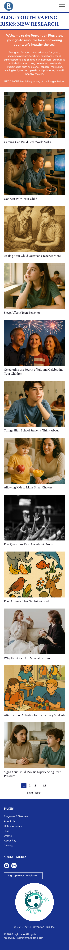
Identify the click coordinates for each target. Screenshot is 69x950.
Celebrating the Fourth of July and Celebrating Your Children (33, 371)
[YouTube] (6, 865)
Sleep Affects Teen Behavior (22, 312)
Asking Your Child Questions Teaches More (32, 255)
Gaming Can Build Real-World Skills (27, 142)
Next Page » (34, 793)
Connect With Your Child (20, 198)
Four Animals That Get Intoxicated (26, 601)
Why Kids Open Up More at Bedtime (27, 658)
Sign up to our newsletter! (23, 875)
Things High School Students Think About (31, 430)
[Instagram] (14, 865)
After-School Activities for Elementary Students (34, 715)
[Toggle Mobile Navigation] (62, 6)
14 (45, 786)
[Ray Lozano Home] (8, 6)
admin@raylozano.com (30, 938)
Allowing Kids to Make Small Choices (28, 487)
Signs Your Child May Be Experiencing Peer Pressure (32, 774)
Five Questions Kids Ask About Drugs (28, 544)
